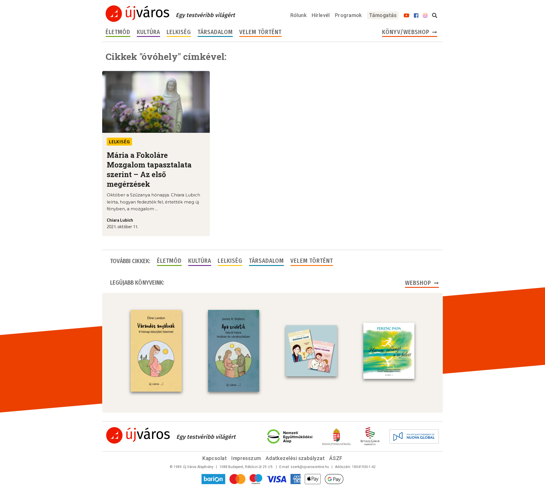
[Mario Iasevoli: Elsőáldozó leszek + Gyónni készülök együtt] (311, 350)
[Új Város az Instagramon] (425, 15)
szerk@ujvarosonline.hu (310, 467)
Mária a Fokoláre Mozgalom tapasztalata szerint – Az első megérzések (149, 169)
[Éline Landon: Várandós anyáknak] (156, 351)
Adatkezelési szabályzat (295, 458)
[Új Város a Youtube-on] (406, 15)
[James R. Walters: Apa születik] (233, 351)
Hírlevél (321, 15)
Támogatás (383, 15)
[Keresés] (434, 15)
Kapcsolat (214, 458)
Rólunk (298, 15)
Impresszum (246, 458)
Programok (348, 15)
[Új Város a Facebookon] (416, 15)
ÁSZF (336, 458)
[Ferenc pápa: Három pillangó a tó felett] (388, 351)
